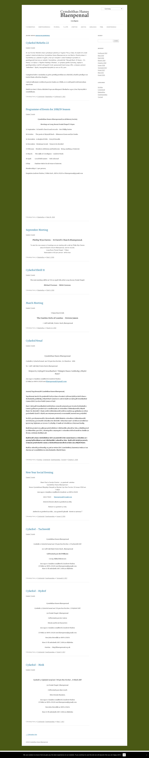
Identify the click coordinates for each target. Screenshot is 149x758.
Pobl (101, 27)
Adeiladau (93, 27)
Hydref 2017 (101, 70)
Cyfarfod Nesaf (34, 340)
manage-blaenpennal (42, 35)
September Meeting (37, 230)
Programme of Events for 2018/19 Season (48, 109)
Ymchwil (63, 459)
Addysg (83, 27)
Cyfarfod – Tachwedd (38, 529)
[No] (146, 755)
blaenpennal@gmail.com (56, 381)
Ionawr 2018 (101, 65)
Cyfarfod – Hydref (36, 591)
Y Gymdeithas (30, 27)
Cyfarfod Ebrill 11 (35, 270)
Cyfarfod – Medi (35, 664)
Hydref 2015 (101, 75)
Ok (124, 755)
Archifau (39, 459)
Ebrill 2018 (101, 58)
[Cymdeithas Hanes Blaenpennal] (74, 15)
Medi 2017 (101, 72)
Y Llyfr (65, 27)
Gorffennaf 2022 (102, 53)
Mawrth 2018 (101, 60)
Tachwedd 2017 (102, 68)
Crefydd (74, 27)
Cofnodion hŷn (31, 734)
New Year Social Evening (39, 472)
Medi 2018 (101, 55)
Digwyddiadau (111, 27)
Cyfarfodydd (40, 96)
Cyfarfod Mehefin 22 (37, 42)
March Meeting (34, 303)
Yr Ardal (57, 27)
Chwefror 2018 (102, 63)
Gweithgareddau (44, 27)
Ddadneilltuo (48, 96)
